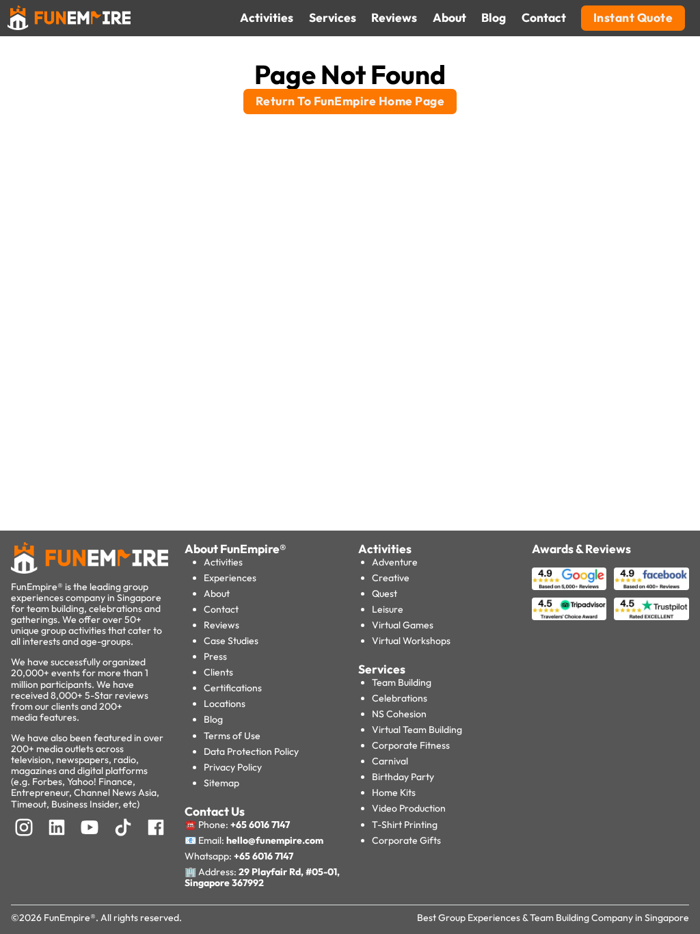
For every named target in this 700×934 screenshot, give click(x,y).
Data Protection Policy (251, 751)
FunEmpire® (70, 917)
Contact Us (215, 811)
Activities (223, 562)
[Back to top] (41, 899)
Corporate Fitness (411, 745)
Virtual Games (402, 625)
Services (381, 669)
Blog (213, 719)
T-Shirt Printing (405, 824)
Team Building (401, 682)
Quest (384, 593)
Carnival (390, 761)
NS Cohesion (399, 714)
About (217, 593)
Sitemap (221, 783)
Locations (224, 703)
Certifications (233, 688)
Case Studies (231, 641)
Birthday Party (403, 777)
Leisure (387, 609)
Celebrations (399, 698)
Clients (218, 672)
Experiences (230, 578)
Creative (390, 578)
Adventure (395, 562)
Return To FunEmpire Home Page (350, 101)
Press (215, 656)
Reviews (221, 625)
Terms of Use (232, 736)
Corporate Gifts (406, 840)
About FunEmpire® (235, 549)
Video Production (409, 808)
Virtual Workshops (411, 641)
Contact (221, 609)
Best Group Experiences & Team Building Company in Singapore (553, 917)
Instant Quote (633, 17)
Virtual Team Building (417, 729)
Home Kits (394, 792)
